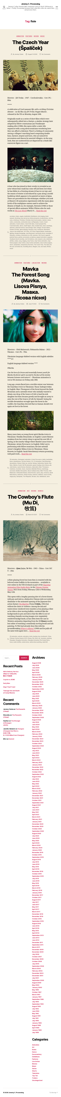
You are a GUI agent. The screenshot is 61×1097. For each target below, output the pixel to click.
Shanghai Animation (21, 640)
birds (30, 636)
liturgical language (20, 233)
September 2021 (38, 803)
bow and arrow (25, 218)
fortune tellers (46, 227)
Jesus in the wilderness (16, 231)
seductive (20, 474)
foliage (39, 227)
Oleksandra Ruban (21, 472)
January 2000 (37, 987)
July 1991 (35, 1018)
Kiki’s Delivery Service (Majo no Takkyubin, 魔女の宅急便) (10, 674)
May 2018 (35, 883)
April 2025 (35, 701)
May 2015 (35, 930)
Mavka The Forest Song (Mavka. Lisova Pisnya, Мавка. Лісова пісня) (30, 283)
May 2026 (35, 670)
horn (35, 229)
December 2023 (37, 739)
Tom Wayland (27, 476)
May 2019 (35, 866)
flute (35, 227)
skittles (12, 241)
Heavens (30, 229)
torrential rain (18, 246)
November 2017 (37, 895)
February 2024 (37, 734)
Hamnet (11, 739)
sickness (34, 474)
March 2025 (36, 703)
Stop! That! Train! (9, 687)
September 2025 (38, 689)
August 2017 (36, 900)
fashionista (40, 463)
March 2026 (36, 675)
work (48, 476)
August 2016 (36, 923)
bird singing (41, 216)
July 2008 (35, 954)
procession (26, 237)
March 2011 (36, 947)
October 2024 (37, 715)
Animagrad (21, 459)
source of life (47, 474)
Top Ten (35, 1075)
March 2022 (36, 788)
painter (20, 237)
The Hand (46, 244)
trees (11, 642)
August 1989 (36, 1025)
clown (49, 220)
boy (39, 636)
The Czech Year (38, 244)
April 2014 (35, 933)
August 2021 (36, 805)
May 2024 (35, 727)
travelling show (27, 246)
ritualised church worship (17, 239)
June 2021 (35, 810)
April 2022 (35, 786)
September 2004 (38, 966)
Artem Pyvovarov (36, 459)
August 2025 (36, 691)
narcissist (12, 471)
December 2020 (37, 824)
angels (22, 216)
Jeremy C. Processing (30, 4)
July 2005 (35, 964)
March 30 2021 (32, 514)
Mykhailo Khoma (36, 469)
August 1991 (36, 1016)
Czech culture (20, 224)
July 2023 (35, 750)
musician (35, 235)
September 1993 (38, 1004)
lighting (12, 233)
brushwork (44, 636)
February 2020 (37, 848)
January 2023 (37, 765)
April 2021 (35, 814)
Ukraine (34, 476)
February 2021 (37, 819)
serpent (40, 239)
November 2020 (37, 826)
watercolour (25, 642)
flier (50, 463)
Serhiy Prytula (28, 474)
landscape (48, 231)
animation (28, 459)
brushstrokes (44, 218)
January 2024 (37, 736)
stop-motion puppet (46, 243)
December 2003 (37, 973)
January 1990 (37, 1023)
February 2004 (37, 971)
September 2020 (38, 831)
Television (35, 1073)
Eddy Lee (24, 463)
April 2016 (35, 928)
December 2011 (37, 942)
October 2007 (37, 956)
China (49, 636)
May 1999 (35, 990)
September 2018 (38, 876)
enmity (30, 463)
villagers (34, 246)
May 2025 (35, 698)
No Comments (46, 54)
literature (28, 467)
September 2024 (38, 717)
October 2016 (37, 919)
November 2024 (37, 713)
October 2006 (37, 961)
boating (35, 636)
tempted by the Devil (27, 244)
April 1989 (35, 1028)
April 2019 (35, 869)
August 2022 (36, 776)
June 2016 (35, 926)
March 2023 (36, 760)
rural (36, 239)
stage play (13, 476)
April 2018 (35, 885)
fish (33, 638)
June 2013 (35, 938)
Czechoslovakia (14, 226)
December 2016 (37, 914)
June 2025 (35, 696)
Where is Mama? (27, 628)
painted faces (14, 237)
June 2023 (35, 753)
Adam (17, 216)
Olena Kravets (32, 472)
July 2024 (35, 722)
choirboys (16, 220)
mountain (18, 469)
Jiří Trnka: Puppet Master (37, 231)
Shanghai (12, 640)
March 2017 (36, 911)
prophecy (33, 237)
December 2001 (37, 975)
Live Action (36, 263)
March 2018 (36, 888)
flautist (46, 463)
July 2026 (35, 665)
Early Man (6, 683)
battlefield (27, 216)
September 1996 (38, 999)
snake (16, 241)
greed (34, 465)
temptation (17, 244)
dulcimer (12, 227)
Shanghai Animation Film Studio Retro (39, 640)
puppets (49, 237)
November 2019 (37, 852)
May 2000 (35, 985)
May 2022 (35, 784)
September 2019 (38, 857)
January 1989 (37, 1030)
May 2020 (35, 840)
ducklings (49, 226)
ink (39, 638)
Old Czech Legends (44, 235)
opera (38, 472)
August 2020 (36, 833)
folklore (15, 465)
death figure (27, 226)
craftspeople (35, 222)
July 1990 (35, 1020)
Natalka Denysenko (21, 471)
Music (42, 36)
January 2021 (37, 821)
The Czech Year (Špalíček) (30, 45)
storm (11, 244)
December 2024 (37, 710)
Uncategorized (37, 1080)
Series (34, 1068)
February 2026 (37, 677)
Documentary (37, 1054)
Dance (34, 1052)
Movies (36, 36)
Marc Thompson (44, 467)
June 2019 (35, 864)
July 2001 (35, 978)
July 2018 (35, 878)
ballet (44, 459)
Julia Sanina (13, 467)
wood (11, 248)
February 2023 (37, 762)
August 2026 (36, 663)
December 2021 (37, 795)
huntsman (40, 229)
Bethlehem (34, 216)
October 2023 (37, 743)
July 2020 (35, 836)
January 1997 (37, 997)
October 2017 (36, 897)
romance (46, 472)
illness (47, 465)
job (50, 465)
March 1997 (36, 994)
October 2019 (37, 855)
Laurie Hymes (21, 467)
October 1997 (36, 992)
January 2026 (37, 679)
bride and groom (35, 218)
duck (44, 226)
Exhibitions (36, 1057)
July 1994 (35, 1001)
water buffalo (17, 642)
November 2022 (37, 769)
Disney (19, 463)
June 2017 (35, 904)
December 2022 (37, 767)
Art (28, 491)
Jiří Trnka (26, 231)
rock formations (29, 239)
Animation (20, 36)
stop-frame (30, 241)
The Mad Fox (24, 604)
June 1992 (35, 1011)
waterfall (45, 642)
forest (20, 465)
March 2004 (36, 968)
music (23, 469)
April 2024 (35, 729)
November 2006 (37, 959)
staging (24, 241)
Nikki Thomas (44, 471)
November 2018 (37, 871)
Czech (41, 222)
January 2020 (37, 850)
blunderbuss (17, 461)
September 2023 (38, 746)
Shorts (40, 491)
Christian (22, 220)
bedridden (49, 459)
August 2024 (36, 720)
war (39, 246)
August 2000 (36, 983)
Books (34, 1049)
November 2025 (37, 684)
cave (11, 220)
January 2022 (37, 793)
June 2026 (35, 668)
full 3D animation (27, 465)
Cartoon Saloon (25, 461)
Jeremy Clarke (19, 54)
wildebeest (42, 476)
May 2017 (35, 907)
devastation (13, 463)
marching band (30, 233)
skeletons (49, 239)
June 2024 (35, 724)
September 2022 (38, 774)
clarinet (44, 220)
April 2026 (35, 672)
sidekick (40, 474)
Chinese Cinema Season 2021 (18, 638)
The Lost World (21, 211)
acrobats (12, 216)
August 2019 (36, 859)
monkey (18, 235)
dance (21, 226)
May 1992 (35, 1013)
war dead (43, 246)
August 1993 (36, 1006)
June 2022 (35, 781)
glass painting (24, 229)
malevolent (35, 467)
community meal (25, 222)
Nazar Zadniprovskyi (34, 471)
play (42, 472)
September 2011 (37, 945)
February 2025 (37, 705)
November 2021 (37, 798)
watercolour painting (36, 642)
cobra (11, 222)
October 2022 (37, 772)
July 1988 (35, 1032)
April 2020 (35, 843)
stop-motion (22, 243)
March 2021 (36, 817)
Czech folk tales (29, 224)
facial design (29, 227)
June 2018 (35, 881)
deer (33, 226)
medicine (12, 469)
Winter (49, 246)
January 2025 (37, 708)
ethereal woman (20, 227)
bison (11, 461)
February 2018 (37, 890)
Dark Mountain (46, 461)
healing (39, 465)
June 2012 (35, 940)
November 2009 (37, 952)
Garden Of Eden (14, 229)
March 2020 (36, 845)
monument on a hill (26, 235)
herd (43, 465)
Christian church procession (33, 220)
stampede (19, 476)
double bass (38, 226)
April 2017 (35, 909)
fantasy (35, 463)
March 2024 (36, 731)
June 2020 (36, 838)
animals (20, 636)
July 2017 (35, 902)
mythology (45, 469)
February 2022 (37, 791)
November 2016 (37, 916)
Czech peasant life (40, 224)
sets (44, 239)
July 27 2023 (32, 304)
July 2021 (35, 807)
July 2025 (35, 694)
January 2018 (37, 893)
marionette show (40, 233)
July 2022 (35, 779)
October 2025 (37, 686)
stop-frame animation (40, 241)
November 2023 (37, 741)
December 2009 (37, 949)
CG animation (38, 461)
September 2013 (38, 935)
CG (32, 461)
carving (51, 218)
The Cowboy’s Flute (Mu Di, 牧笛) (30, 502)
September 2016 (38, 921)
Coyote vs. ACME (9, 679)
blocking (17, 218)
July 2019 (35, 862)
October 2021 (36, 800)
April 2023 (35, 758)
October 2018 (37, 874)
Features (28, 36)
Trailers (34, 1078)
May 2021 (35, 812)
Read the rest (41, 211)
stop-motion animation (32, 243)
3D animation (13, 459)
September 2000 (38, 980)
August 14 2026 (32, 54)
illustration (47, 229)
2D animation (13, 636)
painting (49, 638)
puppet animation (41, 237)
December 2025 (37, 682)
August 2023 (36, 748)
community (17, 222)
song (20, 241)
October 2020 (37, 829)
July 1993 (35, 1009)
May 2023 (35, 755)
